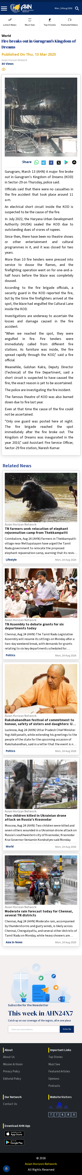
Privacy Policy (11, 1071)
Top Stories (55, 1057)
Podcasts (54, 1086)
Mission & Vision (13, 1064)
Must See (54, 1064)
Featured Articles (59, 1071)
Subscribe (67, 1029)
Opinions (53, 1079)
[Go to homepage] (22, 8)
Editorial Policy (12, 1079)
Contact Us (10, 1104)
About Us (9, 1057)
